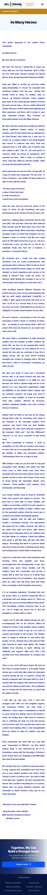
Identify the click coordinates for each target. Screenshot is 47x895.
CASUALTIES (34, 883)
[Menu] (42, 4)
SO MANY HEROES (34, 887)
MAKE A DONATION (13, 883)
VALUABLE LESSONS (13, 891)
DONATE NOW (22, 864)
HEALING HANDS (13, 887)
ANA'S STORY (34, 891)
